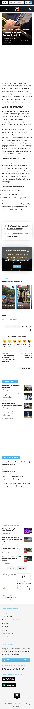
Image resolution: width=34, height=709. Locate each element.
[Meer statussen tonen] (31, 2)
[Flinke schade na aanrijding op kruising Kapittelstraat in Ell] (28, 549)
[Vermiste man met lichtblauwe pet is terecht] (28, 388)
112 (25, 541)
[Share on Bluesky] (22, 326)
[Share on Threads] (18, 326)
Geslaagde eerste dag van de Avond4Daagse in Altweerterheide (10, 395)
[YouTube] (8, 669)
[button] (3, 9)
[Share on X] (11, 326)
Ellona (10, 320)
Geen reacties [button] (26, 368)
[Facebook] (2, 669)
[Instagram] (14, 669)
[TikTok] (26, 669)
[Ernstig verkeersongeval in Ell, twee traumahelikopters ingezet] (28, 558)
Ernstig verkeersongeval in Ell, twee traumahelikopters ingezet (11, 558)
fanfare (15, 320)
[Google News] (11, 669)
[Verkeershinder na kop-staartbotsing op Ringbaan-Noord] (28, 406)
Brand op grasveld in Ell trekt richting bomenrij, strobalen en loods (12, 539)
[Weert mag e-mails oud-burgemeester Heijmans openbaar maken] (28, 414)
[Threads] (20, 669)
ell (7, 320)
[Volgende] (30, 297)
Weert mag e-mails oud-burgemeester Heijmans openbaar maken (9, 413)
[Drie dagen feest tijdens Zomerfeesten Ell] (28, 530)
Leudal (11, 38)
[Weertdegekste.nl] (17, 9)
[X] (5, 669)
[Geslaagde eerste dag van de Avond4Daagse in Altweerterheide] (28, 396)
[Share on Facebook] (7, 326)
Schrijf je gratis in (13, 236)
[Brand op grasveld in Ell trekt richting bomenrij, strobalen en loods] (28, 539)
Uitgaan (27, 532)
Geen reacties (26, 40)
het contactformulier (14, 229)
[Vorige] (4, 297)
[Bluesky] (23, 669)
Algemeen (6, 38)
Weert (15, 38)
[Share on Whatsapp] (15, 326)
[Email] (26, 326)
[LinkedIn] (17, 669)
